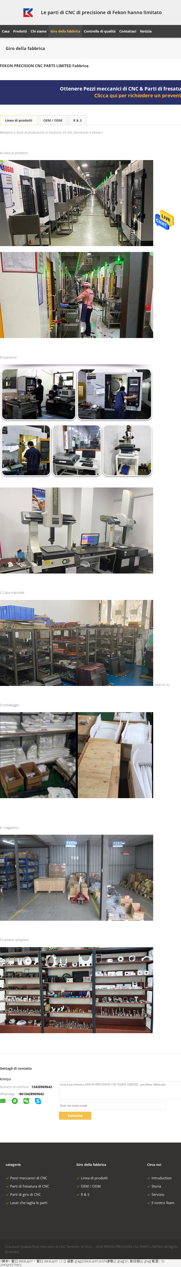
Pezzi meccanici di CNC (28, 1178)
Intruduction (162, 1178)
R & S (77, 120)
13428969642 (41, 1087)
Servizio (158, 1194)
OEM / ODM (52, 120)
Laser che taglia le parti (28, 1202)
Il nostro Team (163, 1202)
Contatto (75, 1115)
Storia (156, 1186)
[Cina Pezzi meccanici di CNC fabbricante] (17, 12)
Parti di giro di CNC (25, 1194)
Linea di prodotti (18, 120)
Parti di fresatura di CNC (29, 1186)
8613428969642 (31, 1094)
